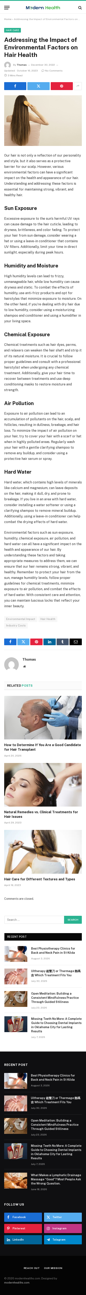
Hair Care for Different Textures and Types (39, 879)
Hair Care (12, 30)
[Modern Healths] (43, 7)
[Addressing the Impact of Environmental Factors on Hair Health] (43, 120)
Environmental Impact (20, 619)
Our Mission (53, 1268)
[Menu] (7, 7)
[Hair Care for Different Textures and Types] (43, 851)
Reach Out (32, 1268)
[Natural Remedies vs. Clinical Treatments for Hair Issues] (43, 785)
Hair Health (47, 619)
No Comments (54, 70)
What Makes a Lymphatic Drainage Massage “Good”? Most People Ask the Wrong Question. (56, 1179)
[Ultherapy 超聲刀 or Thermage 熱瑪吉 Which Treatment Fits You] (15, 976)
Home (7, 19)
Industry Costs (16, 625)
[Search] (79, 7)
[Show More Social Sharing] (78, 86)
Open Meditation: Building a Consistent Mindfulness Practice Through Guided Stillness (55, 998)
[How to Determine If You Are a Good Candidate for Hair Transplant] (43, 717)
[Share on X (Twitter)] (38, 86)
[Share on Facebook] (15, 86)
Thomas (22, 64)
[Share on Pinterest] (62, 86)
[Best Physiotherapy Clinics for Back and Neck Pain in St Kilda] (15, 954)
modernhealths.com (16, 1282)
